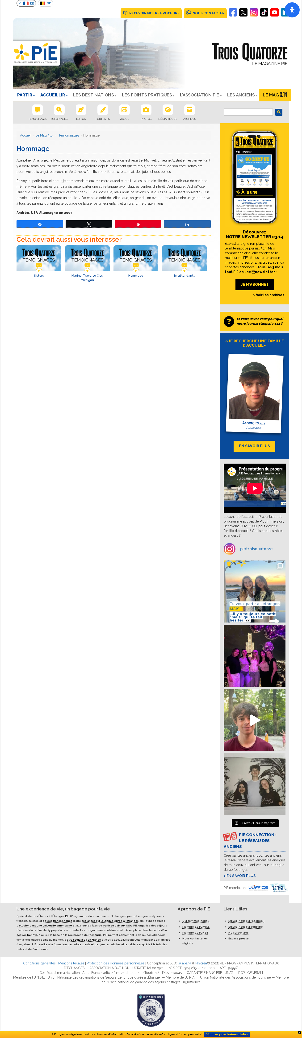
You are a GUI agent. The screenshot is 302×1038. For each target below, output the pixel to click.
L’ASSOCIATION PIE (199, 94)
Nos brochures (238, 932)
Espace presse (238, 938)
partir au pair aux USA (117, 925)
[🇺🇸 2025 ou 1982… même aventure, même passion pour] (255, 720)
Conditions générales (39, 963)
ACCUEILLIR (52, 94)
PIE (67, 916)
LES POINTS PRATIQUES (147, 94)
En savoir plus (241, 876)
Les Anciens (241, 94)
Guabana (184, 963)
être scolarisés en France (84, 939)
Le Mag (271, 94)
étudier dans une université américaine (45, 925)
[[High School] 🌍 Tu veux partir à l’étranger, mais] (255, 592)
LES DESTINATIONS (93, 94)
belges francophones (57, 920)
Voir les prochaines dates (227, 1034)
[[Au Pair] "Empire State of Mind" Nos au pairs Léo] (255, 656)
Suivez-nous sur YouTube (245, 926)
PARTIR (24, 94)
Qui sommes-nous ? (195, 920)
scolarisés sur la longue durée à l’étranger (110, 920)
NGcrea (201, 963)
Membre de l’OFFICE (196, 926)
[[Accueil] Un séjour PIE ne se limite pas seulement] (255, 784)
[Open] (292, 9)
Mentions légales (71, 963)
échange (95, 935)
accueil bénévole (28, 935)
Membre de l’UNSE (195, 932)
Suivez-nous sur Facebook (246, 920)
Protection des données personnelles (115, 963)
